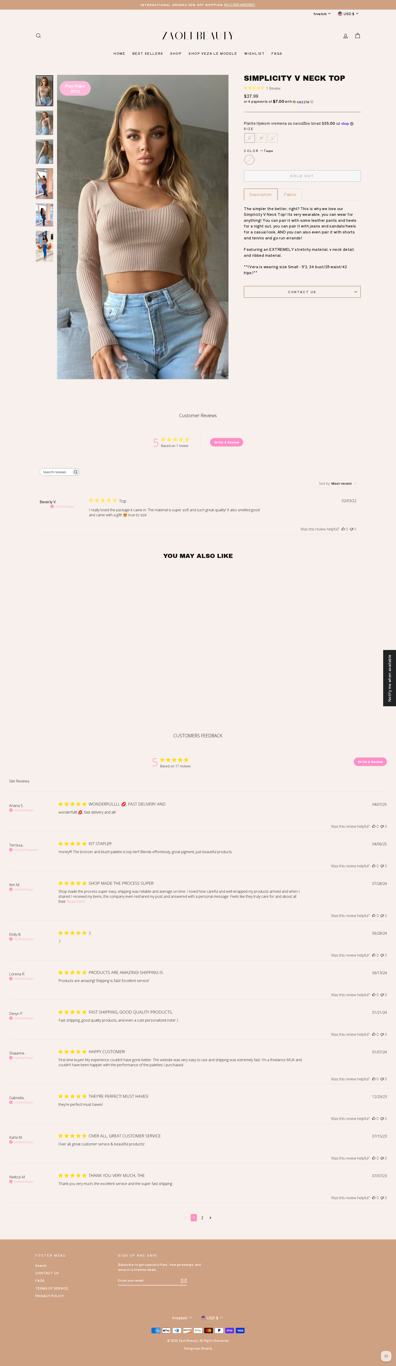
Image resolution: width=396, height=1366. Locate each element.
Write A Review (226, 442)
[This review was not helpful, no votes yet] (351, 529)
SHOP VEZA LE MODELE (213, 53)
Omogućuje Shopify (198, 1348)
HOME (119, 53)
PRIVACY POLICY (49, 1295)
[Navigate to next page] (210, 1217)
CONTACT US (302, 292)
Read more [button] (76, 901)
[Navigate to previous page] (185, 1217)
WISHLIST (254, 53)
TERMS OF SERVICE (51, 1288)
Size (249, 129)
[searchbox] (56, 472)
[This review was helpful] (373, 826)
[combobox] (337, 483)
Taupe (249, 159)
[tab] (260, 194)
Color (258, 151)
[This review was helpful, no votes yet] (343, 529)
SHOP (176, 53)
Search (41, 1265)
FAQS (277, 53)
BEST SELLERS (147, 53)
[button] (302, 101)
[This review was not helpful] (382, 826)
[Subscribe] (184, 1280)
